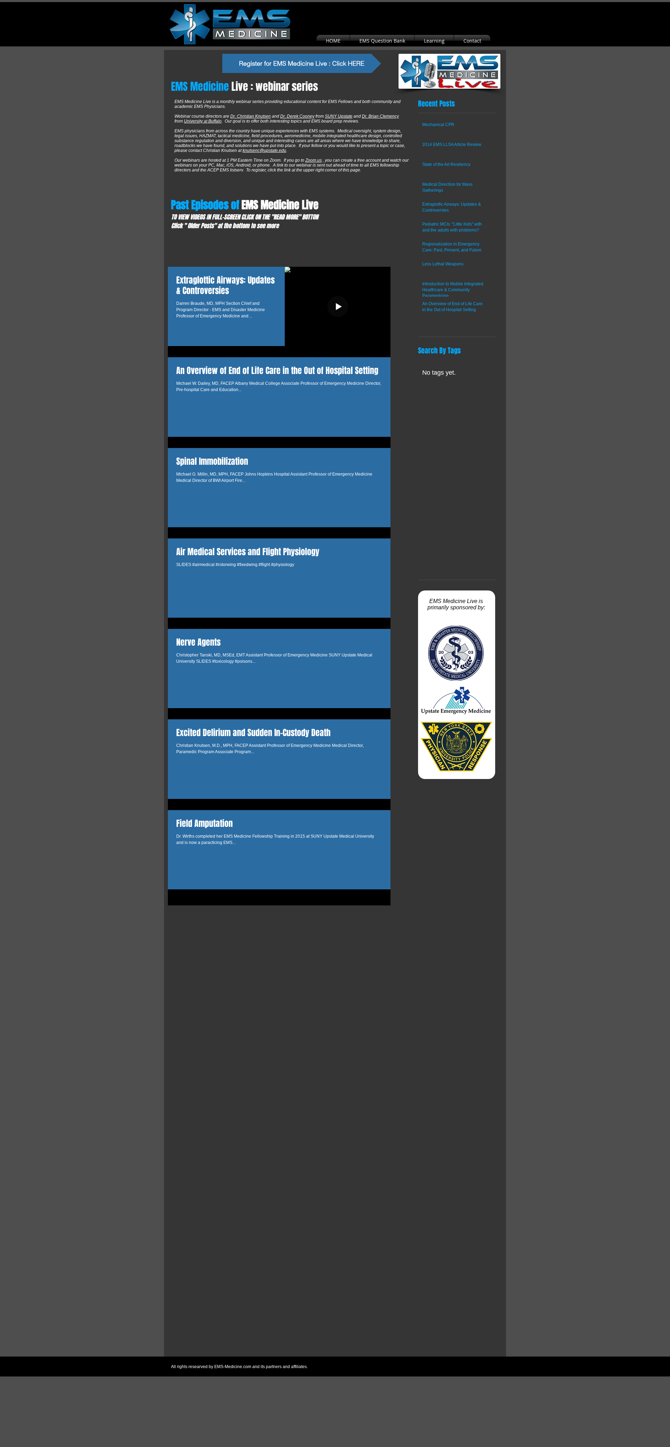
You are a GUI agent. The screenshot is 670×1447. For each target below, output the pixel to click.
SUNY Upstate (338, 116)
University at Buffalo (203, 121)
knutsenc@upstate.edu (264, 150)
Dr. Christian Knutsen (250, 116)
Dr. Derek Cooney (297, 116)
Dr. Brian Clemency (380, 116)
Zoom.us (313, 160)
